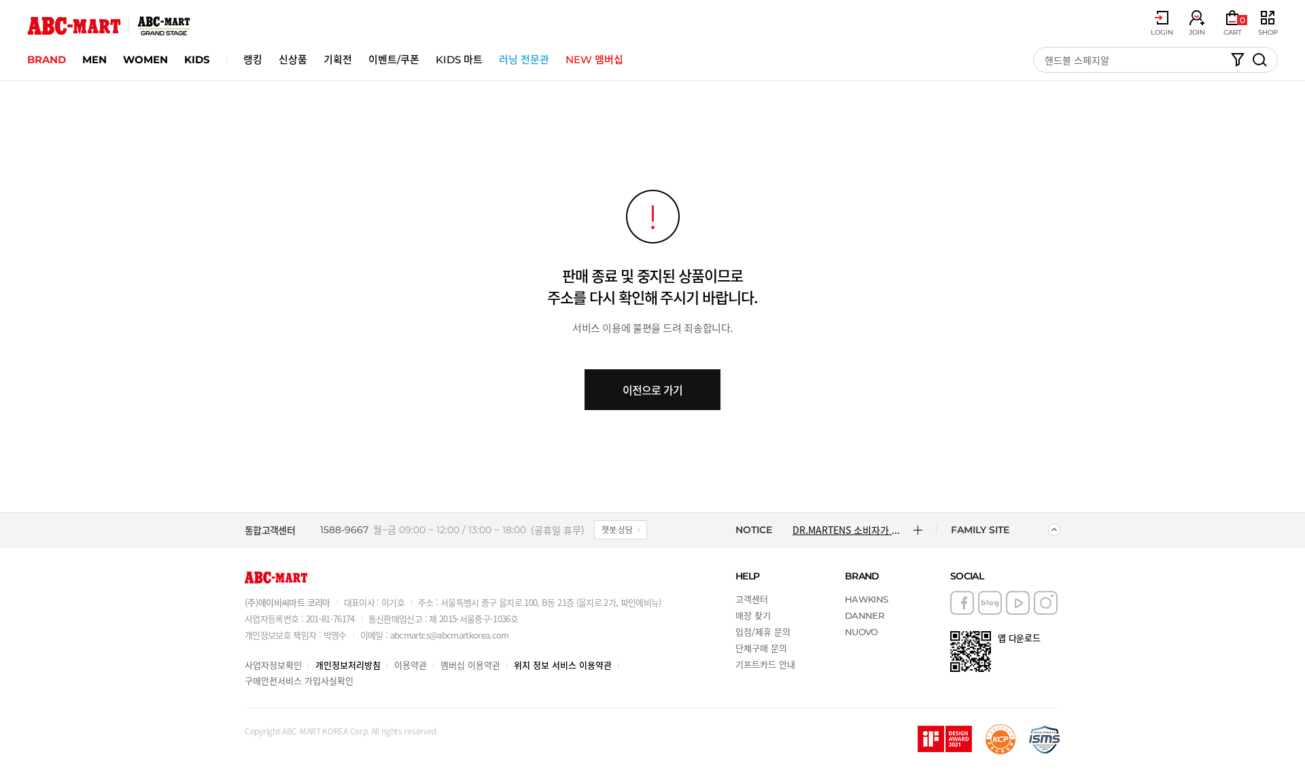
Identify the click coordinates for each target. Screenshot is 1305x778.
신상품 (293, 59)
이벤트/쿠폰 (393, 59)
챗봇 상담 (617, 529)
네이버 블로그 (990, 603)
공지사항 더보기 (918, 530)
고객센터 (751, 598)
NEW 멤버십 (594, 59)
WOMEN (145, 59)
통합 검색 (1259, 59)
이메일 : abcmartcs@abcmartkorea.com (434, 634)
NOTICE (753, 530)
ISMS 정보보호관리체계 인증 (1044, 739)
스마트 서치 (1237, 59)
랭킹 (252, 59)
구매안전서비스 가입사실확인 (299, 680)
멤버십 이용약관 (470, 664)
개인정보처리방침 (348, 664)
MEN (94, 59)
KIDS (197, 59)
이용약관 (410, 664)
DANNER (864, 615)
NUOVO (861, 631)
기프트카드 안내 (765, 664)
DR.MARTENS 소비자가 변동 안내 (848, 530)
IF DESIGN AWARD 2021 (945, 739)
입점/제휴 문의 (762, 631)
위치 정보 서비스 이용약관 (563, 664)
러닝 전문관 (524, 59)
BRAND (46, 59)
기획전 (338, 59)
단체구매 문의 (761, 647)
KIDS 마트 (459, 59)
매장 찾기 (753, 615)
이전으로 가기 (652, 390)
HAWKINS (866, 599)
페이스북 (962, 603)
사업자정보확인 (273, 664)
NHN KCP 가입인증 (1000, 739)
